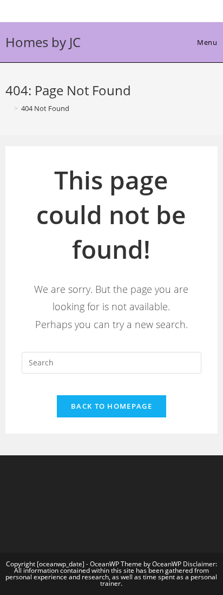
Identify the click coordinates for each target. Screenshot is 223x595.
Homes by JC (43, 42)
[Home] (8, 108)
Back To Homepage (111, 406)
